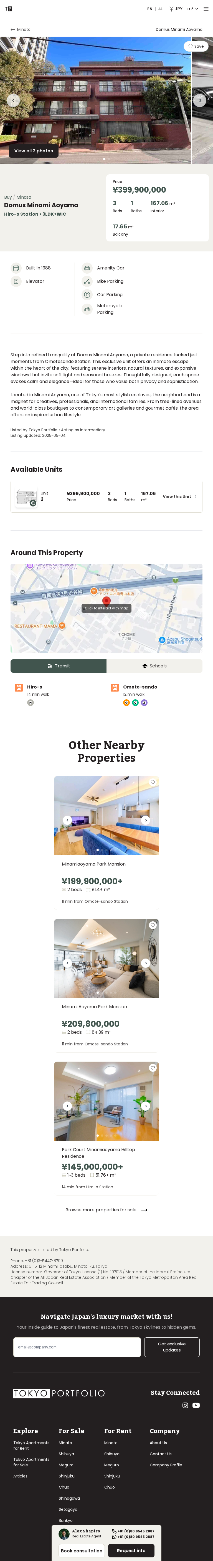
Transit (62, 666)
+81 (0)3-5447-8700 (44, 1261)
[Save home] (153, 782)
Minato (65, 1443)
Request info (131, 1550)
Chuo (64, 1487)
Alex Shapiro (86, 1531)
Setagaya (68, 1509)
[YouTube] (196, 1405)
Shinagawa (69, 1498)
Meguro (66, 1465)
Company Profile (166, 1465)
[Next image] (145, 822)
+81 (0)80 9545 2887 (136, 1531)
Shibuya (66, 1454)
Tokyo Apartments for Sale (31, 1462)
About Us (158, 1443)
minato (24, 29)
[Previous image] (67, 822)
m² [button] (184, 9)
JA (160, 9)
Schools (158, 666)
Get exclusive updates (172, 1347)
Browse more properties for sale (100, 1210)
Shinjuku (67, 1476)
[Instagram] (185, 1405)
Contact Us (161, 1454)
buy (8, 197)
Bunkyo (66, 1520)
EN (150, 9)
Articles (20, 1476)
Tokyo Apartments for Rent (31, 1445)
